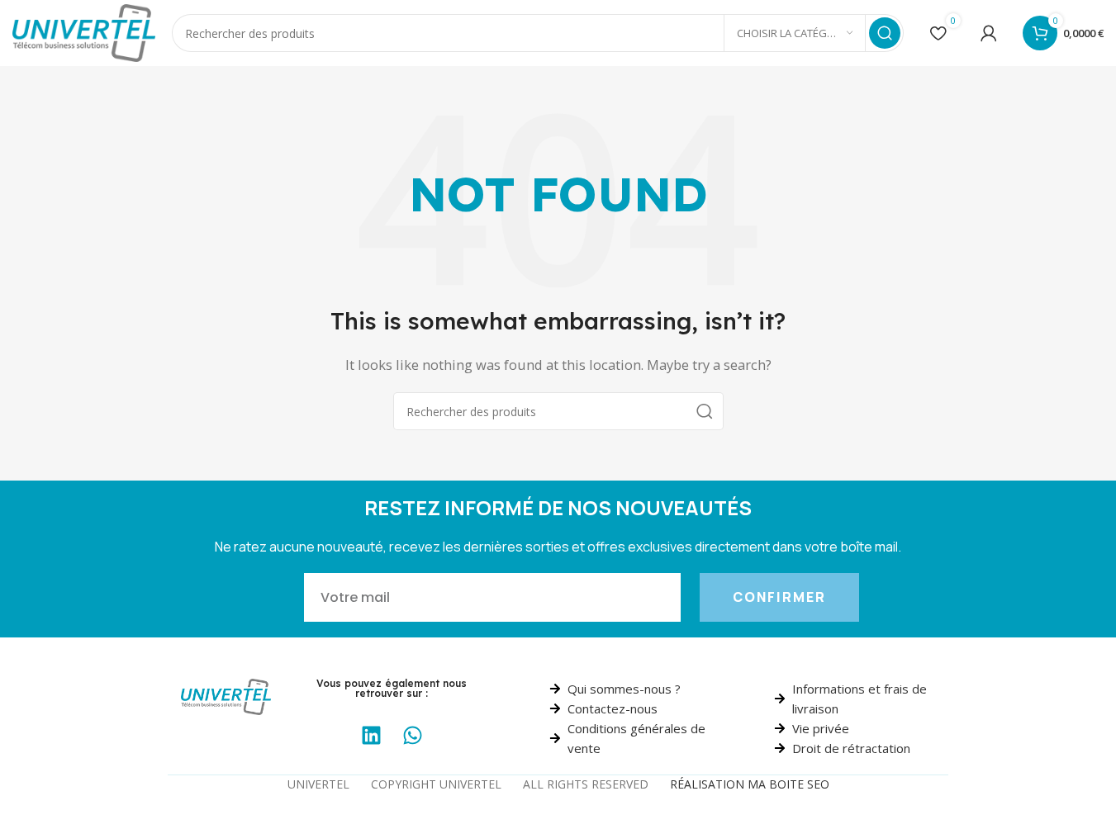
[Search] (884, 33)
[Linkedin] (371, 735)
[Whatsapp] (412, 735)
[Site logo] (83, 31)
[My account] (988, 33)
